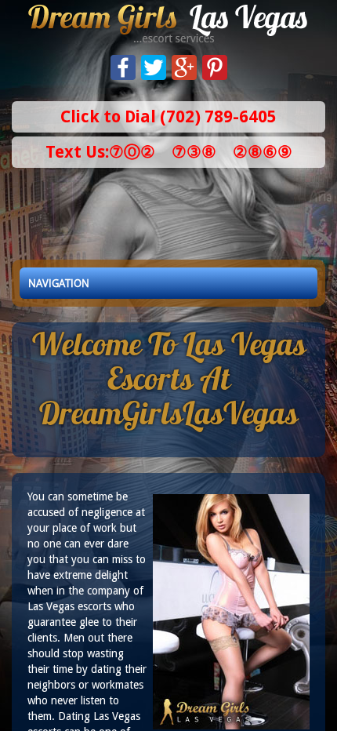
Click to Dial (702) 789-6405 (168, 116)
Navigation (58, 283)
